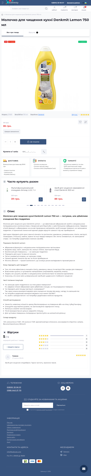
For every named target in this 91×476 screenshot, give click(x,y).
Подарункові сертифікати (16, 439)
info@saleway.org (14, 452)
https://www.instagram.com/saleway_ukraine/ (63, 388)
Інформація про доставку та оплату (19, 425)
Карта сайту (11, 437)
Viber (65, 455)
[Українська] (86, 2)
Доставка (13, 161)
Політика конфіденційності (44, 409)
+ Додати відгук (13, 347)
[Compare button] (85, 122)
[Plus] (15, 141)
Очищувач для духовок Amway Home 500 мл (70, 189)
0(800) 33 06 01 (14, 387)
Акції (8, 442)
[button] (28, 205)
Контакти (10, 432)
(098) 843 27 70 (14, 390)
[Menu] (3, 3)
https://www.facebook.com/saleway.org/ (68, 388)
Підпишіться (61, 405)
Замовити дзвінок (73, 3)
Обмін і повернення (14, 427)
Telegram (66, 451)
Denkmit (41, 114)
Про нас (10, 422)
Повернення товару (14, 435)
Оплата (42, 161)
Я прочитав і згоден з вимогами (46, 409)
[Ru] (84, 2)
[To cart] (42, 199)
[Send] (44, 151)
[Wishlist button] (80, 122)
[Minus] (5, 141)
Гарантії (72, 161)
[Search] (46, 8)
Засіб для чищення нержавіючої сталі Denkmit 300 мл (28, 189)
